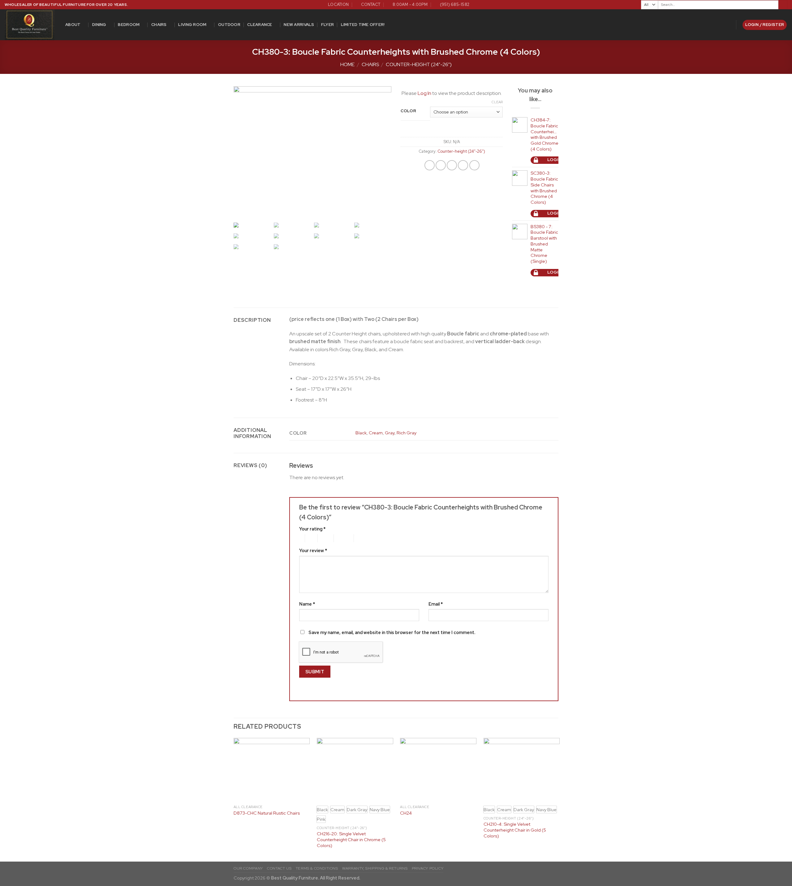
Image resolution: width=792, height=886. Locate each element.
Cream (376, 433)
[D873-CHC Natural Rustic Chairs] (272, 770)
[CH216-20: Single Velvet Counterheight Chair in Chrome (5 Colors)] (355, 770)
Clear (497, 102)
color (408, 111)
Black (361, 433)
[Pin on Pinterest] (463, 165)
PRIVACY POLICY (428, 868)
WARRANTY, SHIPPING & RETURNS (374, 868)
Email (435, 604)
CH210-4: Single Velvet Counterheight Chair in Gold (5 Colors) (515, 829)
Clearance (259, 24)
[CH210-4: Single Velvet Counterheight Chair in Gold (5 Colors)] (522, 770)
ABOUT (72, 24)
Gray (389, 433)
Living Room (192, 24)
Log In (424, 93)
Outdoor (229, 24)
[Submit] (782, 4)
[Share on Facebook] (429, 165)
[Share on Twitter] (441, 165)
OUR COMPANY (248, 868)
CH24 (406, 813)
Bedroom (129, 24)
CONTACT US (279, 868)
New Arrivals (299, 24)
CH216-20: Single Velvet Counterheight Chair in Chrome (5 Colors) (351, 839)
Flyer (327, 24)
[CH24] (438, 770)
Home (347, 64)
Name (307, 604)
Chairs (159, 24)
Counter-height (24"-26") (419, 64)
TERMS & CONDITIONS (317, 868)
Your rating (312, 529)
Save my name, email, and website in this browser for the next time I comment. (391, 632)
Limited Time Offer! (363, 24)
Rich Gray (406, 433)
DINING (99, 24)
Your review (313, 550)
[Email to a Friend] (452, 165)
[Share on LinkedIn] (474, 165)
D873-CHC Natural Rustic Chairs (267, 813)
